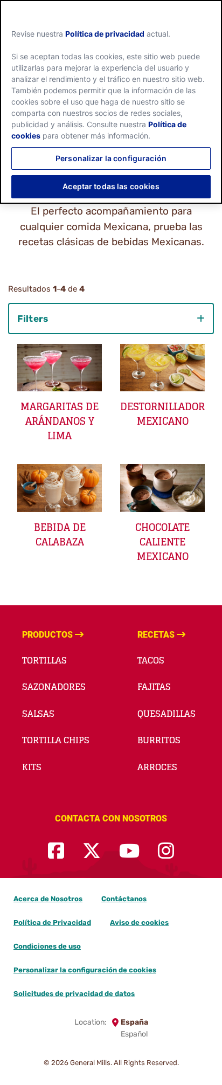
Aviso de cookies (139, 922)
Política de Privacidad (52, 922)
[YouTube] (129, 851)
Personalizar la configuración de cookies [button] (84, 970)
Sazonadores (54, 686)
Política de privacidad (104, 33)
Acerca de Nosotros (47, 899)
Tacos (150, 660)
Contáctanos (124, 899)
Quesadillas (166, 713)
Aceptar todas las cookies (111, 186)
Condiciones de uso (47, 946)
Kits (31, 767)
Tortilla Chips (55, 740)
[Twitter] (91, 851)
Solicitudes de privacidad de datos (74, 994)
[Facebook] (56, 851)
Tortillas (44, 660)
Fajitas (154, 686)
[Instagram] (166, 851)
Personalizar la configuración (111, 158)
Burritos (159, 740)
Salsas (38, 713)
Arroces (157, 767)
